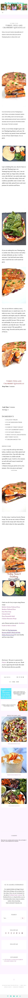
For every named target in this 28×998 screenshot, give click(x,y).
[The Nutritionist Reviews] (14, 9)
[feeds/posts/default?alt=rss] (19, 933)
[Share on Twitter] (19, 677)
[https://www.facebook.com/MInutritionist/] (11, 933)
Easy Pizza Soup (6, 611)
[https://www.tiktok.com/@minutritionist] (14, 933)
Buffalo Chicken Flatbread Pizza (11, 607)
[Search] (22, 918)
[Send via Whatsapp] (20, 996)
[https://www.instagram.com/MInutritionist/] (6, 933)
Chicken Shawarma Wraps (9, 618)
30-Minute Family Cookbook (15, 895)
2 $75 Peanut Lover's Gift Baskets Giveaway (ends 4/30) (13, 960)
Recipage (15, 470)
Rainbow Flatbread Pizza (9, 609)
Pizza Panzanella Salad (8, 616)
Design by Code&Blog (18, 987)
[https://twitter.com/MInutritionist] (17, 933)
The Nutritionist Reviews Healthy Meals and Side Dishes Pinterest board (11, 632)
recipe (17, 681)
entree (13, 681)
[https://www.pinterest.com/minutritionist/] (8, 933)
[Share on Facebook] (17, 677)
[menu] (2, 12)
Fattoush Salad (6, 614)
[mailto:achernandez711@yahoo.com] (22, 933)
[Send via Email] (14, 996)
